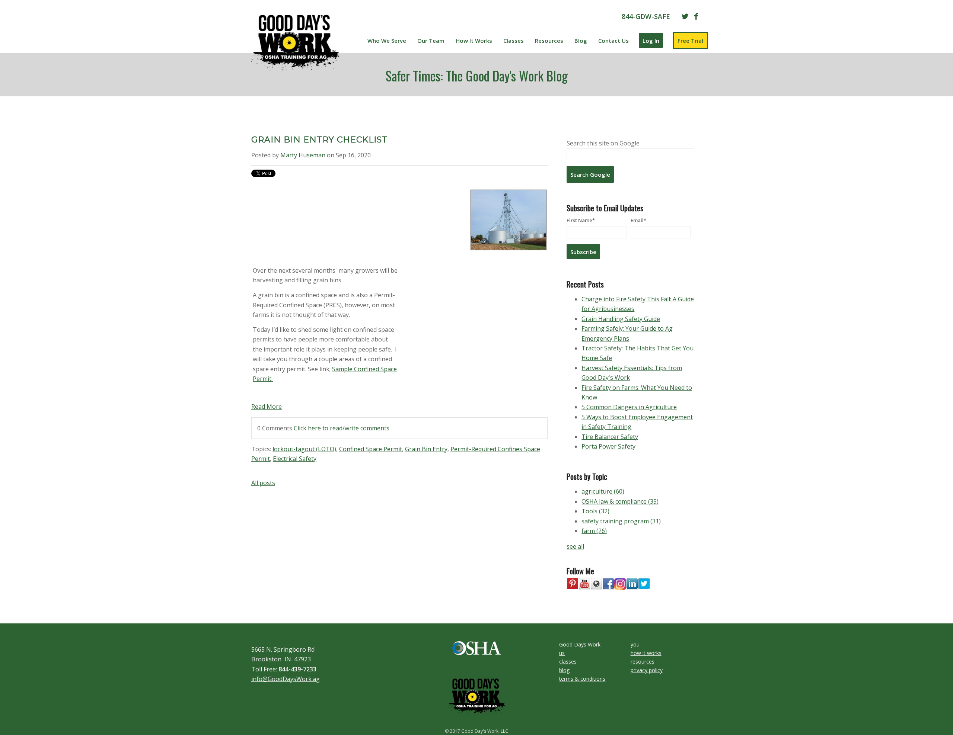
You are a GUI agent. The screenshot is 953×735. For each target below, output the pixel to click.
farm (594, 531)
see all (575, 546)
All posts (263, 483)
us (562, 653)
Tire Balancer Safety (609, 437)
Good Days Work (579, 644)
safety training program (621, 521)
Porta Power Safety (608, 446)
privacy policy (647, 670)
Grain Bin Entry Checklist (319, 140)
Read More (266, 406)
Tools (595, 511)
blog (564, 670)
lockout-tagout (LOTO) (304, 449)
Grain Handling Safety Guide (620, 319)
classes (568, 661)
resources (642, 661)
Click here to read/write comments (341, 428)
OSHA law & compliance (620, 501)
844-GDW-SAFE (646, 16)
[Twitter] (685, 16)
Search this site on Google (603, 143)
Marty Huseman (302, 155)
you (635, 644)
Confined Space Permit (370, 449)
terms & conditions (582, 678)
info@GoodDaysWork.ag (285, 679)
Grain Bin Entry (426, 449)
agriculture (602, 491)
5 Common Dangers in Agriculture (629, 407)
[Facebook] (696, 16)
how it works (646, 653)
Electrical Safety (294, 459)
